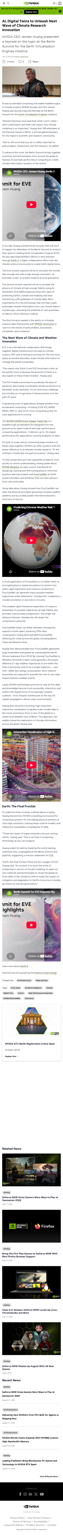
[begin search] (8, 3)
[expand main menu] (4, 3)
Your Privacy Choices (39, 1517)
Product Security (36, 1524)
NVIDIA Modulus (10, 467)
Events (21, 993)
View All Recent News (49, 1476)
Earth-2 (15, 260)
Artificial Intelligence (33, 988)
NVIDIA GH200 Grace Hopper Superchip (27, 421)
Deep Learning (41, 980)
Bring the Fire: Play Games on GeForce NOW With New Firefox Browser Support (30, 1255)
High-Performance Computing (40, 993)
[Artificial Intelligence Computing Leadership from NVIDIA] (31, 3)
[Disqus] (31, 1101)
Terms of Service (22, 1521)
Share (35, 61)
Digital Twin (8, 993)
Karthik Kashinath (21, 57)
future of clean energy (45, 972)
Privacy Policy (17, 1517)
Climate (49, 988)
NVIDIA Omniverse (44, 324)
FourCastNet (40, 474)
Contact (51, 1524)
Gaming (7, 1387)
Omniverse (29, 998)
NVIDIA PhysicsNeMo (12, 998)
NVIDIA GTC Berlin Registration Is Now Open (30, 1043)
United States (31, 1511)
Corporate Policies (14, 1524)
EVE (51, 855)
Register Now (10, 1056)
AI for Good (15, 988)
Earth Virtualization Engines (33, 114)
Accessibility (40, 1521)
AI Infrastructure (10, 1410)
